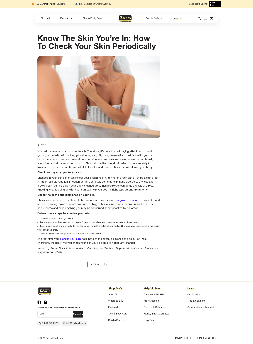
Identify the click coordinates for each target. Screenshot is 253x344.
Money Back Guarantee (156, 314)
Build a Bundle (116, 320)
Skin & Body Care (117, 314)
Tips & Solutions (196, 301)
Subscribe (78, 314)
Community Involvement (200, 307)
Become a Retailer (154, 295)
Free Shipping (151, 301)
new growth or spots (126, 200)
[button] (66, 18)
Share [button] (43, 145)
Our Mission (193, 295)
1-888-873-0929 (50, 323)
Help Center (150, 320)
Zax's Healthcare (55, 338)
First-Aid (113, 307)
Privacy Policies (183, 338)
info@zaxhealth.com (76, 323)
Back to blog (101, 264)
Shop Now (212, 4)
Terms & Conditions (206, 338)
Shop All (112, 295)
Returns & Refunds (154, 307)
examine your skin (70, 239)
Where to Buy (115, 301)
